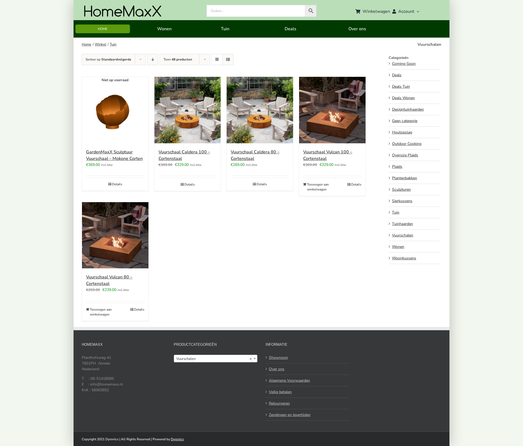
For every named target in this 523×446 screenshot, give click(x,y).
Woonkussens (404, 258)
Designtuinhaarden (408, 109)
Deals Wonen (403, 98)
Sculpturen (401, 189)
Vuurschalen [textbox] (214, 358)
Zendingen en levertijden (290, 414)
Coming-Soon (404, 63)
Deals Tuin (401, 86)
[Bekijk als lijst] (228, 59)
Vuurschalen (402, 235)
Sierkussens (402, 201)
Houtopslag (402, 132)
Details (117, 184)
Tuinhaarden (402, 223)
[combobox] (216, 358)
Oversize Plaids (405, 155)
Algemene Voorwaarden (289, 380)
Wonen (398, 246)
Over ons (276, 369)
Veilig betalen (280, 392)
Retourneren (279, 403)
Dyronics (177, 439)
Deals (397, 75)
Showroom (278, 357)
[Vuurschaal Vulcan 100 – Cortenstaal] (332, 110)
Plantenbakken (404, 178)
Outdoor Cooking (406, 143)
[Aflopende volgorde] (152, 59)
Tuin (395, 212)
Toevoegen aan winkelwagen (318, 187)
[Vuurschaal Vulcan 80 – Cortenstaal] (115, 235)
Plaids (397, 166)
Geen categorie (404, 120)
